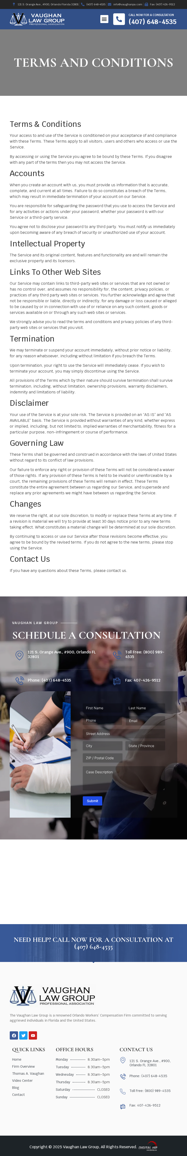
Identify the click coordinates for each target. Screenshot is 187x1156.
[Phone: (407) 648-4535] (19, 681)
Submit (92, 801)
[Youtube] (33, 1035)
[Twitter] (23, 1035)
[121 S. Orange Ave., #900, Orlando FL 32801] (19, 655)
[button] (104, 19)
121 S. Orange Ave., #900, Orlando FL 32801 (62, 654)
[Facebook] (14, 1035)
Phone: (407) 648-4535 (49, 680)
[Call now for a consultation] (119, 19)
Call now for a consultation (151, 15)
